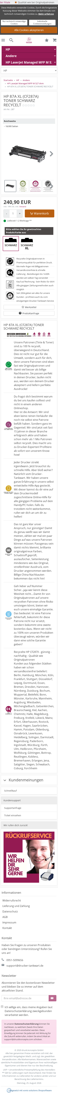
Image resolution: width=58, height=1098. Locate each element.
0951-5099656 (14, 960)
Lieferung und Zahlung (16, 906)
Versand (22, 206)
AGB (5, 917)
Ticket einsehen (12, 815)
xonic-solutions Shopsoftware (37, 1090)
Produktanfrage (30, 313)
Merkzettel (30, 307)
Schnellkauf (10, 790)
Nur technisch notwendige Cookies (14, 22)
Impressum (9, 922)
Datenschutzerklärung (27, 1023)
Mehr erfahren (46, 13)
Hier (44, 1072)
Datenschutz (10, 911)
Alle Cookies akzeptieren (29, 30)
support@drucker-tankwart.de (24, 965)
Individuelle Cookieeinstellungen (42, 22)
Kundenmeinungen (25, 779)
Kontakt (7, 928)
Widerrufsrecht (11, 900)
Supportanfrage (12, 807)
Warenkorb (41, 213)
